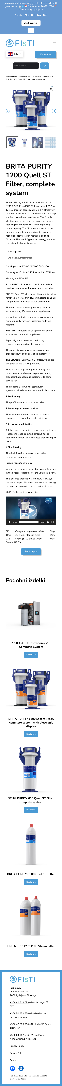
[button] (51, 89)
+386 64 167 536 (19, 1035)
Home (8, 76)
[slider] (28, 522)
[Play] (9, 522)
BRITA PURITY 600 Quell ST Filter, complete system (31, 800)
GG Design (21, 1079)
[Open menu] (54, 43)
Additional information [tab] (20, 257)
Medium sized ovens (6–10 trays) (33, 76)
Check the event (31, 23)
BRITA (17, 542)
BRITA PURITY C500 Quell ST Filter (31, 874)
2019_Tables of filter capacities (22, 492)
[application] (31, 511)
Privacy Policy (17, 1046)
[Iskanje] (44, 65)
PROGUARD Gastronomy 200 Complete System (31, 645)
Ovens (15, 76)
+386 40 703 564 (19, 1024)
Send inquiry (31, 551)
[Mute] (47, 522)
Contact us (45, 54)
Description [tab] (14, 251)
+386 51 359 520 (19, 1013)
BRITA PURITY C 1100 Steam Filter (31, 946)
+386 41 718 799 (19, 1002)
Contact (14, 1060)
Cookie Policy (17, 1053)
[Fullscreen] (52, 522)
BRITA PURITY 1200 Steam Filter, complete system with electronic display (31, 722)
